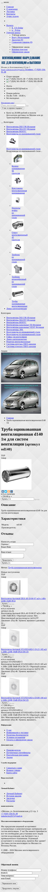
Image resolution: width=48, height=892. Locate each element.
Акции (9, 757)
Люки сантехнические (16, 308)
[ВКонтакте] (3, 491)
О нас (9, 730)
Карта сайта (11, 773)
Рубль (16, 30)
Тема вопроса (7, 876)
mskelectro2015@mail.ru (11, 816)
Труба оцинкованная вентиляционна (25, 567)
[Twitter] (6, 491)
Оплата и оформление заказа (19, 740)
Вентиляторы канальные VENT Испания (25, 327)
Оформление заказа (20, 52)
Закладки (10, 798)
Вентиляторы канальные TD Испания (23, 325)
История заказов (13, 796)
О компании (12, 9)
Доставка (10, 11)
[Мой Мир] (11, 491)
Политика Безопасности (17, 735)
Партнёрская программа (17, 755)
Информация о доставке (17, 732)
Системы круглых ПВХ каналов (21, 344)
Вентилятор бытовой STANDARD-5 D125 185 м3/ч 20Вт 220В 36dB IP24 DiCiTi (24, 650)
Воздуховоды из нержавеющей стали (23, 332)
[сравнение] (38, 499)
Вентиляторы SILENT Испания (20, 129)
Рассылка (10, 801)
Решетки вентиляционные (18, 342)
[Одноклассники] (8, 491)
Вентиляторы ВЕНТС (16, 131)
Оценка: (5, 544)
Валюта (9, 25)
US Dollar (17, 28)
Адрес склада (12, 16)
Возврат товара (13, 770)
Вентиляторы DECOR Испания (20, 127)
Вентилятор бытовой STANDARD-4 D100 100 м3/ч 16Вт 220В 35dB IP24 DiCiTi (24, 699)
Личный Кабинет (14, 793)
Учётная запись (13, 32)
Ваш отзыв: (6, 552)
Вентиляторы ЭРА (14, 329)
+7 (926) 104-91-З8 (9, 814)
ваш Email (5, 878)
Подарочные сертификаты (18, 752)
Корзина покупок (20, 49)
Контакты (10, 14)
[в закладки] (36, 499)
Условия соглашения (15, 737)
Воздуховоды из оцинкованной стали (23, 134)
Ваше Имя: (6, 547)
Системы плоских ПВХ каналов (21, 346)
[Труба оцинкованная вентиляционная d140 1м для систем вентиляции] (16, 489)
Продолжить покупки (10, 888)
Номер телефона (8, 870)
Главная (10, 7)
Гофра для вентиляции (16, 337)
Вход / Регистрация (20, 37)
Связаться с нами (14, 768)
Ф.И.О (4, 873)
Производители (13, 750)
